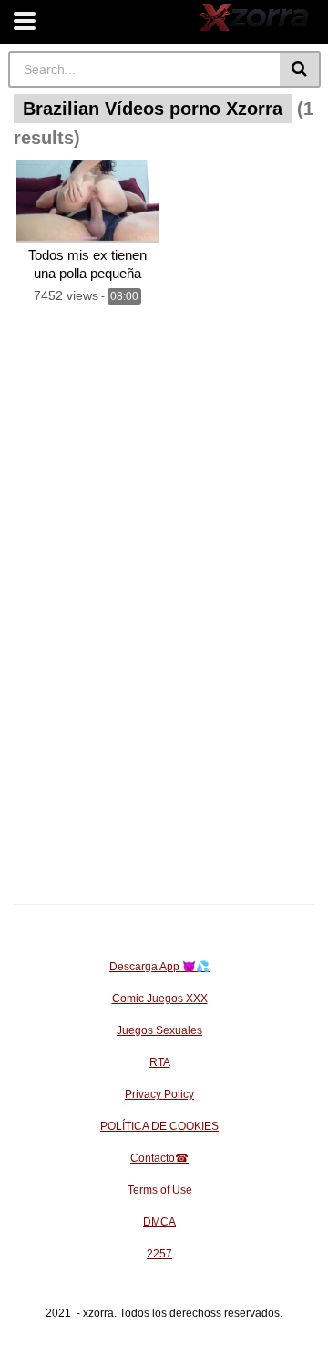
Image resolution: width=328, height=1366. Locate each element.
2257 (159, 1253)
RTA (159, 1062)
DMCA (159, 1222)
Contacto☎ (159, 1158)
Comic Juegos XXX (160, 998)
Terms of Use (160, 1190)
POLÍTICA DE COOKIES (159, 1126)
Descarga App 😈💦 (159, 966)
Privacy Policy (159, 1094)
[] (300, 69)
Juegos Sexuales (159, 1030)
